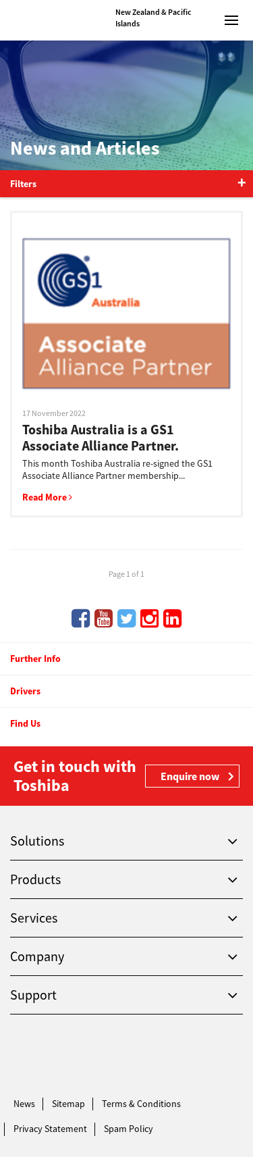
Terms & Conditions (141, 1104)
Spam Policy (128, 1129)
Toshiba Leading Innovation (56, 20)
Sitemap (68, 1104)
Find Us (25, 723)
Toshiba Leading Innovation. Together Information (56, 1056)
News (24, 1104)
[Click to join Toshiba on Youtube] (103, 618)
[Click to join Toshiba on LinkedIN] (172, 618)
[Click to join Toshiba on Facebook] (81, 618)
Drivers (25, 691)
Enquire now (190, 776)
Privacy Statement (50, 1129)
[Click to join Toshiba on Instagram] (149, 618)
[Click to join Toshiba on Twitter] (126, 618)
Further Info (35, 658)
